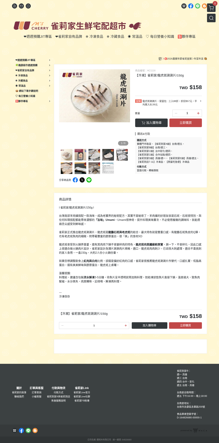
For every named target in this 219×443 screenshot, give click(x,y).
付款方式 (58, 392)
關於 (19, 388)
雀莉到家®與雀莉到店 (58, 396)
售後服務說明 (58, 400)
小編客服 (36, 396)
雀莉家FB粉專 (81, 400)
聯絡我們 (19, 396)
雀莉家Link (82, 388)
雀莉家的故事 (19, 392)
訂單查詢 (36, 392)
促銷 (138, 101)
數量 (137, 113)
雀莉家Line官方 (82, 392)
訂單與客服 (36, 388)
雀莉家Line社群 (82, 396)
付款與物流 (58, 388)
